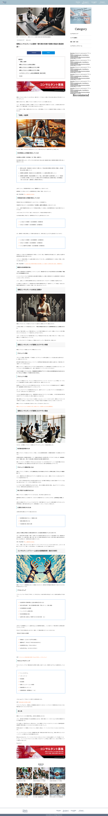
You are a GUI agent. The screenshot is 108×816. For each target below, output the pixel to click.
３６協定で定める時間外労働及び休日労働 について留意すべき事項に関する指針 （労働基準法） (43, 263)
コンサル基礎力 (73, 37)
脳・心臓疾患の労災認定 (29, 194)
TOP (17, 36)
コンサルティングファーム (76, 46)
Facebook (34, 52)
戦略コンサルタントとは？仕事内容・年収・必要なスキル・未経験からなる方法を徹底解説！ (34, 406)
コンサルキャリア (23, 36)
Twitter (48, 52)
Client (102, 2)
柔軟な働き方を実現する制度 (24, 702)
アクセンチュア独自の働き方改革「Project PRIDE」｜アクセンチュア (33, 657)
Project (86, 2)
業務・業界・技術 (74, 42)
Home (78, 2)
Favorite (18, 743)
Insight (94, 2)
